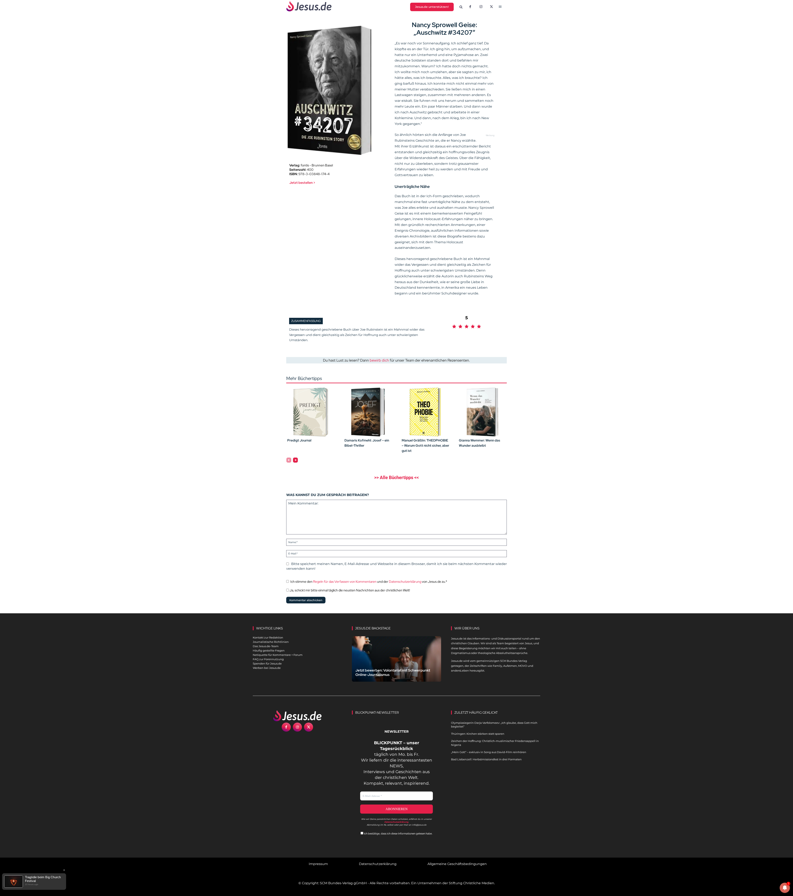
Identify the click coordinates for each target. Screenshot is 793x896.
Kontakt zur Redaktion (268, 637)
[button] (461, 7)
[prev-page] (288, 460)
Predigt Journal (299, 440)
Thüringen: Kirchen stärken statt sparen (477, 733)
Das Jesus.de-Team (266, 646)
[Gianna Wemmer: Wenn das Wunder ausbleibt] (482, 412)
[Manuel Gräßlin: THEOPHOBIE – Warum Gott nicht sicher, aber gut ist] (425, 412)
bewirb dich (379, 360)
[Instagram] (481, 7)
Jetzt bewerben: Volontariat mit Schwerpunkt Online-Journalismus (392, 672)
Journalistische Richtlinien (271, 641)
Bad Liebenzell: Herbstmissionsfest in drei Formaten (486, 759)
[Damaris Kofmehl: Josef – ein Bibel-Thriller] (367, 412)
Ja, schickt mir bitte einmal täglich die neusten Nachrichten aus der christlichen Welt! (349, 590)
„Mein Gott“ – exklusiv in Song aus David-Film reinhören (488, 752)
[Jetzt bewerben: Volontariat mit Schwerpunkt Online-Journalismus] (396, 663)
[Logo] (297, 716)
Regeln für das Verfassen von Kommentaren (344, 581)
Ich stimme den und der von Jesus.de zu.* (368, 581)
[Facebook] (470, 7)
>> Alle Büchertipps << (396, 477)
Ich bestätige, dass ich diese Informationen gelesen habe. (397, 833)
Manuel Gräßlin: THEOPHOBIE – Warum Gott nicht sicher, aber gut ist (425, 445)
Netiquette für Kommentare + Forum (278, 654)
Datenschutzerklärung (405, 581)
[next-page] (295, 460)
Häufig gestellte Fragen (269, 650)
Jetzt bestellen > (302, 182)
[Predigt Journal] (310, 412)
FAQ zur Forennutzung (268, 659)
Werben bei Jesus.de (267, 667)
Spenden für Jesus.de (267, 663)
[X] (491, 7)
